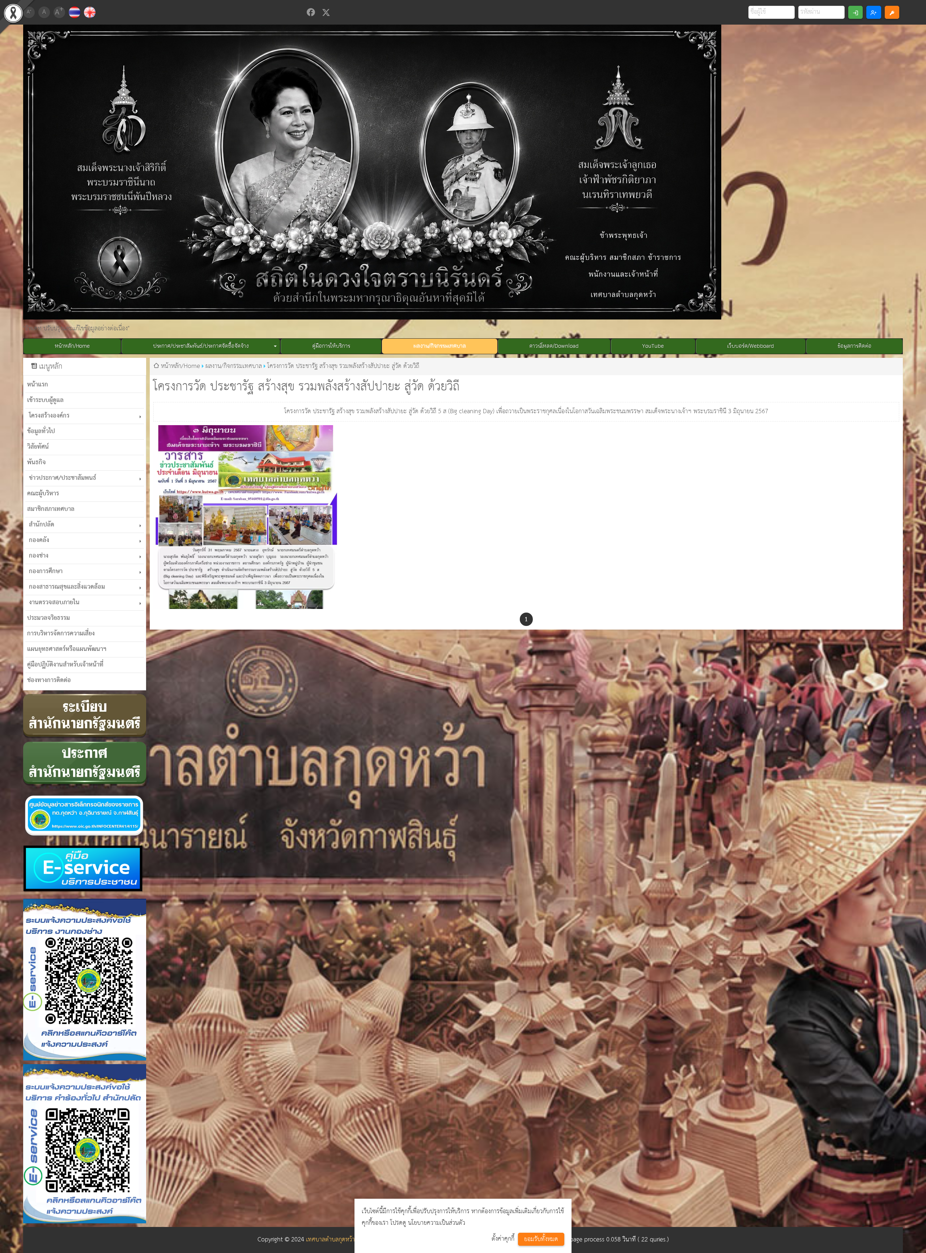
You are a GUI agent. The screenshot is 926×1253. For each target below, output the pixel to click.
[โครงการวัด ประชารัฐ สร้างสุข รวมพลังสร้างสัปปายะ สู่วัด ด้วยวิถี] (245, 517)
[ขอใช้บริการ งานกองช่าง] (84, 980)
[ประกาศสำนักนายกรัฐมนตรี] (84, 764)
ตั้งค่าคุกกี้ (503, 1239)
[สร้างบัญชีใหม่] (873, 12)
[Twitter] (326, 12)
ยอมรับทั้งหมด (541, 1239)
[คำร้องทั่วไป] (84, 1143)
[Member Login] (855, 12)
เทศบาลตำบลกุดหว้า (330, 1239)
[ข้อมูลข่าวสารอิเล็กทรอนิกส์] (84, 815)
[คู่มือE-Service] (84, 869)
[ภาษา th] (74, 12)
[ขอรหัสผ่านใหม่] (892, 12)
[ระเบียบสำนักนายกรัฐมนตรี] (84, 716)
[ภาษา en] (89, 12)
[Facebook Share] (310, 12)
